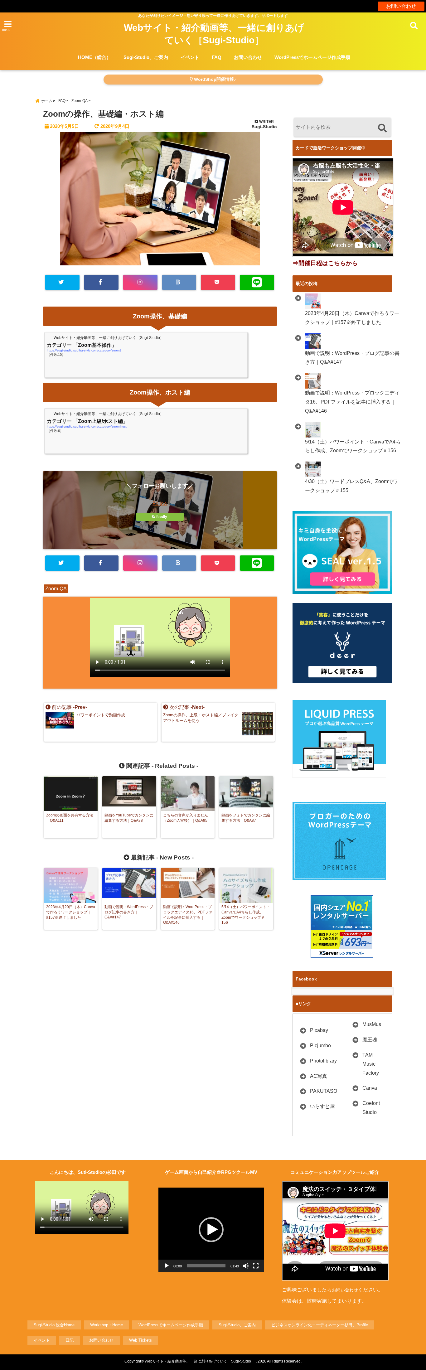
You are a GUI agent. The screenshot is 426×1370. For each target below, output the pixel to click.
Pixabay (319, 1030)
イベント (190, 57)
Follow (159, 503)
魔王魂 (369, 1039)
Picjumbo (320, 1045)
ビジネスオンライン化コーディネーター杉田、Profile (319, 1325)
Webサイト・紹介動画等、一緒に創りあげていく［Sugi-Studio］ (214, 33)
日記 (69, 1340)
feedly (161, 517)
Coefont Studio (371, 1108)
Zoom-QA (56, 588)
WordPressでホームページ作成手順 (312, 57)
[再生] (166, 1266)
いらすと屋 (322, 1106)
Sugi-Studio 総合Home (54, 1325)
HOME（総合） (94, 57)
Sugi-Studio (264, 126)
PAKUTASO (323, 1091)
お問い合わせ (401, 6)
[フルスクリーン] (256, 1266)
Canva (369, 1088)
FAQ (216, 57)
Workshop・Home (106, 1325)
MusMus (371, 1024)
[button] (211, 1229)
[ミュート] (246, 1266)
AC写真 (318, 1076)
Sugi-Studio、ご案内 (145, 57)
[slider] (206, 1265)
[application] (211, 1230)
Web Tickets (140, 1340)
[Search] (382, 128)
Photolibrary (323, 1060)
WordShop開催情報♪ (214, 79)
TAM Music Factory (370, 1064)
